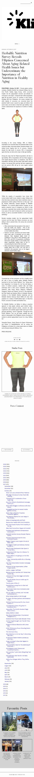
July (6, 668)
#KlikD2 (10, 341)
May (6, 672)
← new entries (7, 449)
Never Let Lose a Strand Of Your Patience (17, 492)
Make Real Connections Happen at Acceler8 (18, 528)
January (7, 681)
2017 (4, 484)
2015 (4, 686)
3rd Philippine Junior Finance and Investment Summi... (15, 649)
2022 (4, 473)
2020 (4, 477)
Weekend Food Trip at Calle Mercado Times (18, 618)
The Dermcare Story (12, 632)
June (6, 670)
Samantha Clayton (25, 341)
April (6, 674)
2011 (4, 695)
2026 (4, 464)
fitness (13, 341)
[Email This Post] (19, 339)
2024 (4, 468)
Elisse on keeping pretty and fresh (15, 520)
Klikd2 (11, 774)
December (8, 486)
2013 (4, 691)
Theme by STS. (21, 774)
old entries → (27, 449)
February (7, 679)
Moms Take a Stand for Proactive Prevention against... (15, 513)
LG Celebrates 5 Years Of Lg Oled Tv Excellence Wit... (16, 606)
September (8, 663)
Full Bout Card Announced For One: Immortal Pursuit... (16, 538)
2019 (4, 480)
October (7, 490)
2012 (4, 693)
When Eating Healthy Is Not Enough (16, 596)
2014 (4, 688)
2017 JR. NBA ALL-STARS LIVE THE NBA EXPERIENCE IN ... (17, 593)
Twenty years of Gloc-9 (12, 583)
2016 (4, 684)
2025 (4, 466)
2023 (4, 471)
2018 (4, 482)
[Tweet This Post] (14, 339)
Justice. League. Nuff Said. (13, 570)
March (6, 677)
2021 (4, 475)
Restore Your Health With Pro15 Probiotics (18, 522)
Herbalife (18, 341)
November (8, 488)
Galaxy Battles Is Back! (12, 613)
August (7, 665)
